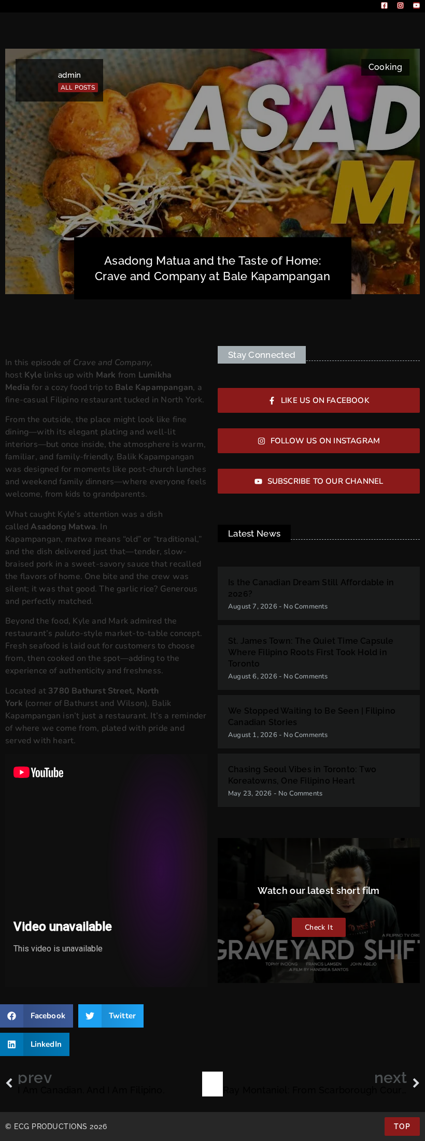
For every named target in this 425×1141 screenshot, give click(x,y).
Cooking (385, 67)
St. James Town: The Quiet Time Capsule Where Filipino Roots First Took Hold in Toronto (311, 652)
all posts (78, 87)
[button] (36, 1016)
